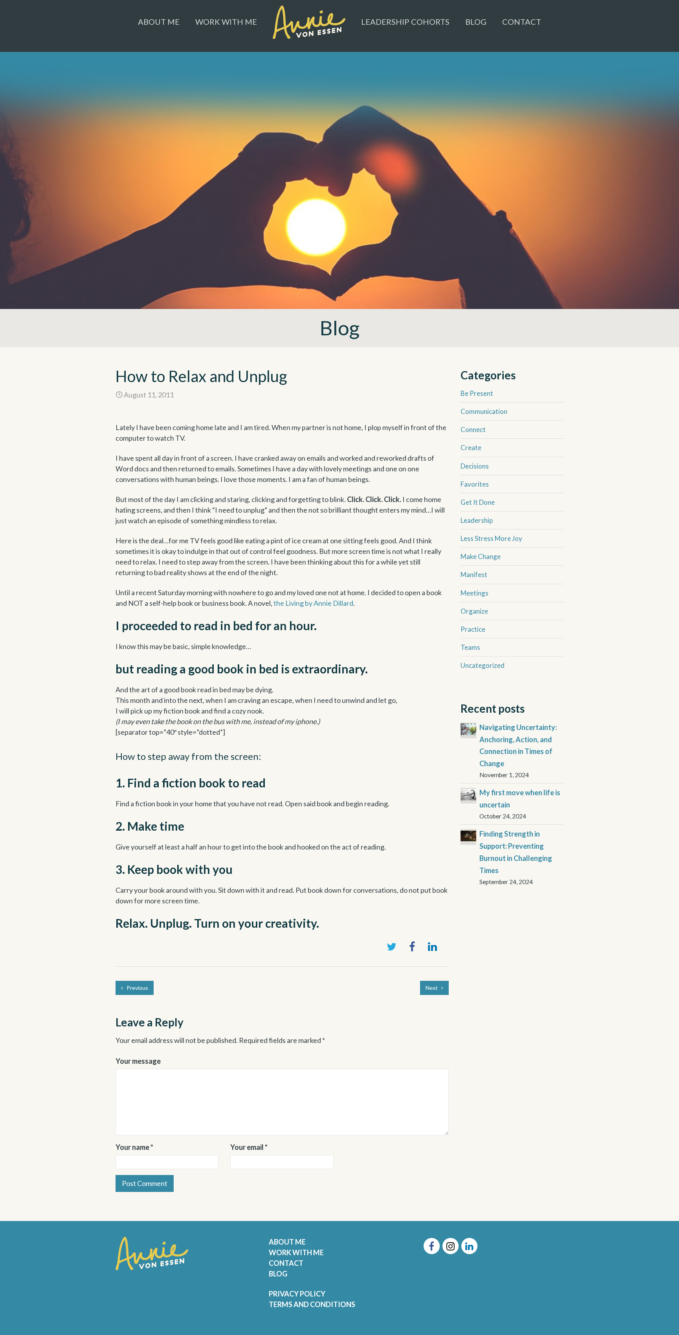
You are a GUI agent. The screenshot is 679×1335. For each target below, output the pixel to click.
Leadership (477, 520)
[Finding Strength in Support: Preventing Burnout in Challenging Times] (468, 835)
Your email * (249, 1147)
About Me (159, 21)
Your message (138, 1061)
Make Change (481, 556)
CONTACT (286, 1263)
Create (471, 447)
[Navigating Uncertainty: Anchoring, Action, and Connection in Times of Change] (468, 728)
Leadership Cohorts (405, 21)
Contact (521, 21)
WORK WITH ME (296, 1252)
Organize (474, 611)
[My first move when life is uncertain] (468, 793)
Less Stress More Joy (491, 538)
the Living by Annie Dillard (313, 603)
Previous (136, 987)
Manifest (474, 574)
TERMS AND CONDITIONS (312, 1304)
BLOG (278, 1273)
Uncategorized (483, 665)
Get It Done (478, 502)
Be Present (477, 393)
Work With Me (226, 21)
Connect (473, 429)
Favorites (475, 484)
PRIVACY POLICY (297, 1293)
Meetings (474, 593)
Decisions (475, 466)
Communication (484, 411)
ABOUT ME (287, 1242)
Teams (470, 647)
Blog (475, 21)
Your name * (134, 1147)
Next (432, 987)
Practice (473, 629)
